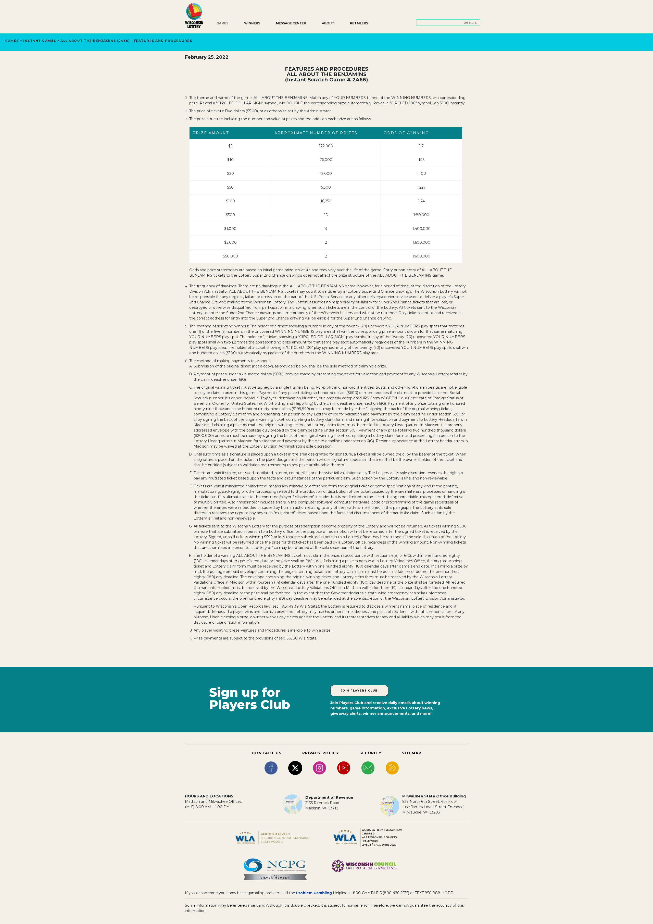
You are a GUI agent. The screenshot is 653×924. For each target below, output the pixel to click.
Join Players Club (359, 690)
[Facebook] (271, 767)
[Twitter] (295, 767)
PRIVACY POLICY (320, 753)
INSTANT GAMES (39, 41)
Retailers (359, 23)
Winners (252, 23)
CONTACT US (267, 753)
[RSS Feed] (392, 767)
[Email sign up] (368, 767)
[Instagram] (319, 767)
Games (222, 23)
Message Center (291, 23)
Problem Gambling (314, 893)
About (328, 23)
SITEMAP (411, 753)
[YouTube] (344, 767)
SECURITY (370, 753)
